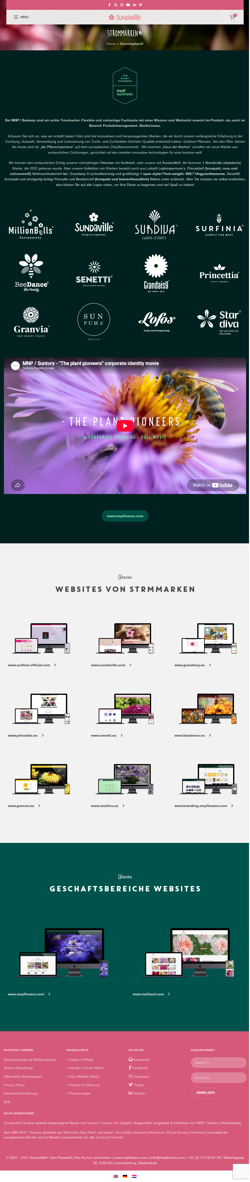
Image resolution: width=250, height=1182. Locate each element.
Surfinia (126, 163)
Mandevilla (213, 163)
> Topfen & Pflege (80, 1059)
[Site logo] (125, 17)
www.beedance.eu (192, 735)
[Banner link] (41, 639)
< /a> (50, 174)
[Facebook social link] (110, 5)
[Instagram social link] (122, 5)
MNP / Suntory (23, 120)
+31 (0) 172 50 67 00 (204, 1157)
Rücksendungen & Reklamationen (30, 1059)
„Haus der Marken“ (176, 147)
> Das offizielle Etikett (82, 1076)
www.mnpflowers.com (125, 516)
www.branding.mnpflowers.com (203, 806)
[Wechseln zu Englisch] (115, 1176)
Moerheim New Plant (79, 1132)
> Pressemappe (78, 1093)
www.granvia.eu (23, 806)
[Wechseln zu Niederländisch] (134, 1176)
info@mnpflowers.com (168, 1157)
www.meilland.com (150, 994)
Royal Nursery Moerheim (186, 1132)
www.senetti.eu (105, 735)
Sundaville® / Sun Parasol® (50, 1157)
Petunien (107, 163)
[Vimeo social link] (140, 5)
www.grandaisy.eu (192, 665)
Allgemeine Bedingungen (23, 1076)
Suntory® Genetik (109, 1137)
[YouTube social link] (128, 5)
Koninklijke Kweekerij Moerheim (140, 1132)
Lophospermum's (171, 168)
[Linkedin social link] (134, 5)
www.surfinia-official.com (31, 665)
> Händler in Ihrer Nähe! (85, 1068)
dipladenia (232, 163)
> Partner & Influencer (83, 1085)
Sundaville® (171, 163)
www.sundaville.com (110, 665)
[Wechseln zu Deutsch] (125, 1176)
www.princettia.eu (25, 735)
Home (111, 44)
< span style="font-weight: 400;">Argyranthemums (182, 174)
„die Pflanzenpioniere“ (57, 147)
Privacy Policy (14, 1085)
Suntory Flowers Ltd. (103, 1123)
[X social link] (116, 5)
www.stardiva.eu (106, 806)
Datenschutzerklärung (21, 1093)
